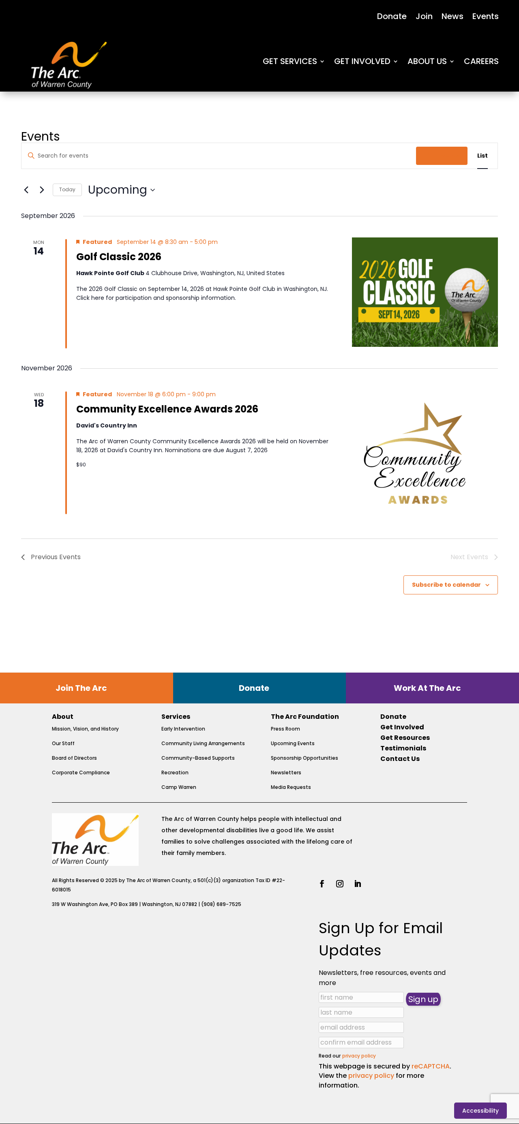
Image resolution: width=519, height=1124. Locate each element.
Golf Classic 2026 (118, 256)
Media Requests (291, 787)
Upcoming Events (293, 743)
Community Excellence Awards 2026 (167, 409)
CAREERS (481, 61)
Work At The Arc (427, 688)
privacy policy (359, 1055)
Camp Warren (178, 787)
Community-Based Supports (198, 757)
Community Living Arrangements (203, 743)
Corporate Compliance (81, 772)
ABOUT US (427, 61)
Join (424, 17)
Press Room (285, 728)
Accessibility (480, 1111)
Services (175, 716)
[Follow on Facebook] (322, 883)
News (452, 17)
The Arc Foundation (305, 716)
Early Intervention (183, 728)
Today (67, 189)
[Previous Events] (26, 190)
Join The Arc (81, 688)
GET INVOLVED (362, 61)
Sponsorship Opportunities (304, 757)
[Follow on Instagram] (339, 883)
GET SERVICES (290, 61)
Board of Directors (74, 757)
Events (485, 17)
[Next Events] (42, 190)
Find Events (441, 156)
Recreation (175, 772)
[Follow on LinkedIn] (357, 883)
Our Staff (63, 743)
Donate (392, 17)
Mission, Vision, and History (85, 728)
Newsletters (286, 772)
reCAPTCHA (431, 1066)
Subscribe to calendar (446, 585)
